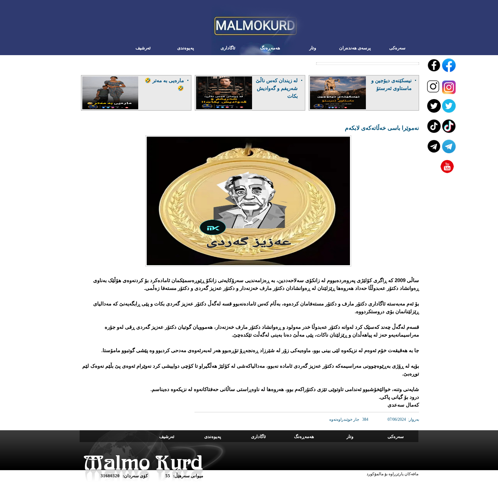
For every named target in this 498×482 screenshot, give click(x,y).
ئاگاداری (228, 47)
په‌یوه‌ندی (185, 47)
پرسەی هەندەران (355, 47)
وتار (312, 47)
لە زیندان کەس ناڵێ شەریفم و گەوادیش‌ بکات (277, 88)
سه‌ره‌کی (397, 47)
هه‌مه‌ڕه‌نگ (270, 47)
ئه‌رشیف (143, 47)
